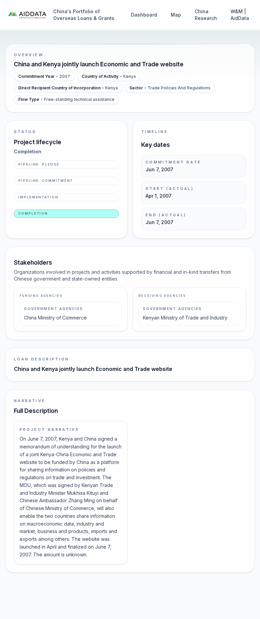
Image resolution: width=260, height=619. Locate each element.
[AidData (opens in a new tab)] (27, 14)
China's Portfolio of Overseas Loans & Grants (83, 14)
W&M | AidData (240, 14)
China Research (206, 14)
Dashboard (144, 15)
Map (176, 15)
